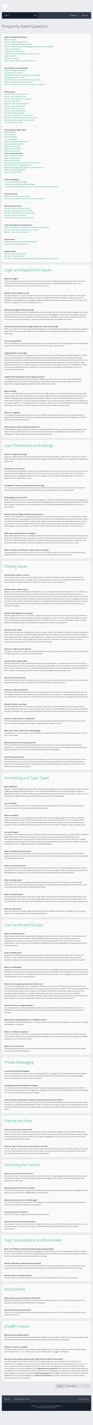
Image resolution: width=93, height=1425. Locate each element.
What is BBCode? (10, 132)
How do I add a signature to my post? (17, 99)
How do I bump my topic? (13, 122)
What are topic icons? (12, 151)
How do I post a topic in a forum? (16, 94)
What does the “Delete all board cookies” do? (20, 61)
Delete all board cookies (22, 1399)
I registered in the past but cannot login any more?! (22, 54)
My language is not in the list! (14, 77)
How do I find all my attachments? (16, 244)
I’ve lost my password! (12, 49)
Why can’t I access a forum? (14, 108)
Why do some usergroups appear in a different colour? (23, 167)
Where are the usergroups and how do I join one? (22, 163)
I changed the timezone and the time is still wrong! (22, 75)
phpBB (40, 1406)
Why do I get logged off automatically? (18, 44)
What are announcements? (14, 144)
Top (89, 436)
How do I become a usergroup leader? (18, 165)
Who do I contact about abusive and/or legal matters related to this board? (31, 258)
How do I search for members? (15, 215)
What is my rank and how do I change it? (18, 82)
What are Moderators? (12, 158)
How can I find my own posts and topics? (19, 218)
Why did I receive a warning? (14, 113)
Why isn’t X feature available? (14, 256)
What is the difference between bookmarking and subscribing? (26, 227)
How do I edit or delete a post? (15, 96)
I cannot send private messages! (15, 182)
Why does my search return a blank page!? (19, 213)
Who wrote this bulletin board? (15, 254)
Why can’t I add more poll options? (16, 103)
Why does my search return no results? (18, 211)
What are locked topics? (12, 149)
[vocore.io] (13, 6)
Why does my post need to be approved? (19, 120)
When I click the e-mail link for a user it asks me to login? (24, 84)
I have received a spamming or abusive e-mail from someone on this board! (31, 186)
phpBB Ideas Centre (17, 1352)
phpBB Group (64, 1337)
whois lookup (78, 1364)
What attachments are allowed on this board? (20, 242)
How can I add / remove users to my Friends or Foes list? (24, 198)
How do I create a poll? (12, 101)
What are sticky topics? (12, 146)
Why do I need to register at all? (15, 42)
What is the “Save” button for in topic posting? (20, 118)
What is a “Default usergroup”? (15, 170)
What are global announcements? (16, 141)
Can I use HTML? (10, 134)
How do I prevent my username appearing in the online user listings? (29, 46)
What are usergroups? (12, 160)
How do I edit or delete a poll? (15, 106)
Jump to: (60, 1386)
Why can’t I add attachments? (15, 111)
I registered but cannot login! (14, 51)
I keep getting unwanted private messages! (19, 184)
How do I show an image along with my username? (22, 80)
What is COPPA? (10, 56)
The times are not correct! (13, 73)
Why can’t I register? (11, 58)
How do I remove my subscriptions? (17, 232)
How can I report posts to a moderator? (18, 115)
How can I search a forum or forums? (17, 208)
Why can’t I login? (10, 39)
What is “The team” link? (13, 172)
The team (7, 1399)
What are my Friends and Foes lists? (17, 196)
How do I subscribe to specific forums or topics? (21, 230)
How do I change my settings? (15, 70)
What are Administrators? (13, 156)
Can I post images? (11, 139)
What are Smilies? (10, 137)
